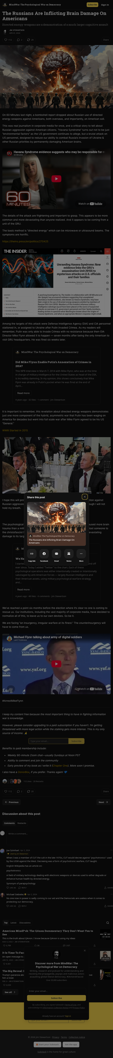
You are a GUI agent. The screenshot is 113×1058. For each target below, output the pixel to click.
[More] (81, 553)
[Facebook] (44, 553)
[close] (84, 496)
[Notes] (69, 553)
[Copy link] (31, 553)
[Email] (56, 553)
